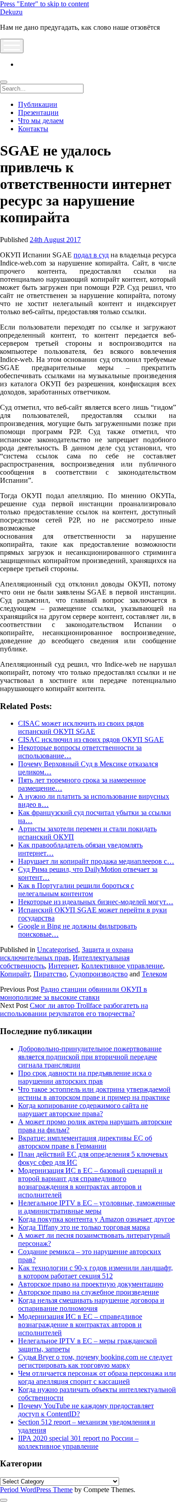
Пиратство (49, 974)
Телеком (154, 974)
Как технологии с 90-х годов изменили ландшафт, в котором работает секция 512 (95, 1272)
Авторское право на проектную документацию (90, 1284)
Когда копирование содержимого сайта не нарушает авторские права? (83, 1109)
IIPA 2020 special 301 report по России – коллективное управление (78, 1442)
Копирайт (15, 974)
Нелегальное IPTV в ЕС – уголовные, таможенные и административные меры (96, 1207)
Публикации (37, 104)
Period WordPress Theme (36, 1489)
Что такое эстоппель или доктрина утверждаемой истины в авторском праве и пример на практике (94, 1093)
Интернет (63, 966)
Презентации (38, 112)
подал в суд (91, 255)
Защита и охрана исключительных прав (66, 954)
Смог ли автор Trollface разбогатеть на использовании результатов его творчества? (74, 1009)
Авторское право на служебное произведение (88, 1292)
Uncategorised (57, 949)
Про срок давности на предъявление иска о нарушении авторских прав (85, 1077)
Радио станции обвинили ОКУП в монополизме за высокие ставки (73, 993)
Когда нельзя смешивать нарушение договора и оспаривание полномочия (91, 1304)
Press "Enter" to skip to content (44, 4)
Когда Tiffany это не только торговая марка (84, 1227)
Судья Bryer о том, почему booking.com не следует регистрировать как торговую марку (95, 1361)
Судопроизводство (99, 974)
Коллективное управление (122, 966)
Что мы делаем (41, 120)
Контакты (33, 129)
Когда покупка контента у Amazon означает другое (96, 1219)
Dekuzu (11, 12)
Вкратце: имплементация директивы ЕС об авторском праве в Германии (85, 1142)
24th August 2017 (55, 239)
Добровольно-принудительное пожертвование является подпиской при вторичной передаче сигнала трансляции (90, 1057)
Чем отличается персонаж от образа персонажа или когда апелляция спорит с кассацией (97, 1377)
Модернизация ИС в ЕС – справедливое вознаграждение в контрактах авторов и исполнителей (80, 1325)
